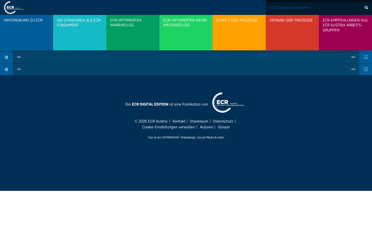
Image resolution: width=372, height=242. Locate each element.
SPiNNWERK (170, 137)
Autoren (206, 127)
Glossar (224, 127)
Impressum (199, 121)
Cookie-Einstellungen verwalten (168, 127)
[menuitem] (26, 32)
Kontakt (179, 121)
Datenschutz (223, 121)
